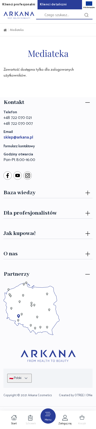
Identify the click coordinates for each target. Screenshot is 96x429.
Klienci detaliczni (53, 4)
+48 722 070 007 (18, 124)
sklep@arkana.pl (18, 137)
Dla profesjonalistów (30, 213)
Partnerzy (16, 274)
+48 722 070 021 (17, 118)
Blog (7, 203)
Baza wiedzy (19, 192)
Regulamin (11, 243)
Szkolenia (10, 223)
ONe (89, 395)
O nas (10, 253)
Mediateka (17, 30)
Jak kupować (19, 233)
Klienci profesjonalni (18, 4)
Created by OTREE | (72, 395)
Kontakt (14, 102)
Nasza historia (14, 264)
